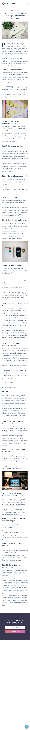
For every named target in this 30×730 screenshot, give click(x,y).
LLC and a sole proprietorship (16, 155)
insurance (4, 202)
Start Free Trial (15, 631)
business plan (9, 86)
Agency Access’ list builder (9, 587)
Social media (6, 387)
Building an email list (23, 582)
